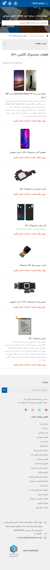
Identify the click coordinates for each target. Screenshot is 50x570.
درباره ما (45, 428)
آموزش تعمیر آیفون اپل (39, 454)
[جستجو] (15, 3)
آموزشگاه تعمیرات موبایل (39, 481)
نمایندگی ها (43, 424)
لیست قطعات (40, 43)
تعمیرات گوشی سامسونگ (38, 498)
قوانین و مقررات (42, 459)
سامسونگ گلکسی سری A (36, 36)
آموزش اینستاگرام (41, 463)
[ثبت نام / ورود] (10, 3)
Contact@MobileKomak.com (29, 537)
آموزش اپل (44, 485)
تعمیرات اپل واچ (42, 507)
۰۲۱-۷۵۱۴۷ (38, 533)
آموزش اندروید (42, 494)
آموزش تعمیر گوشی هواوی (38, 476)
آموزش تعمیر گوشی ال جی (38, 490)
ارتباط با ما (44, 441)
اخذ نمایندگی (43, 432)
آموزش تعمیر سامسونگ (39, 468)
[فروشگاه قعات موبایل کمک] (38, 3)
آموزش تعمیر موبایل (40, 450)
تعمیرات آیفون (43, 503)
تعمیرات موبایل (42, 437)
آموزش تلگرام (43, 472)
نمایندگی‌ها (44, 446)
